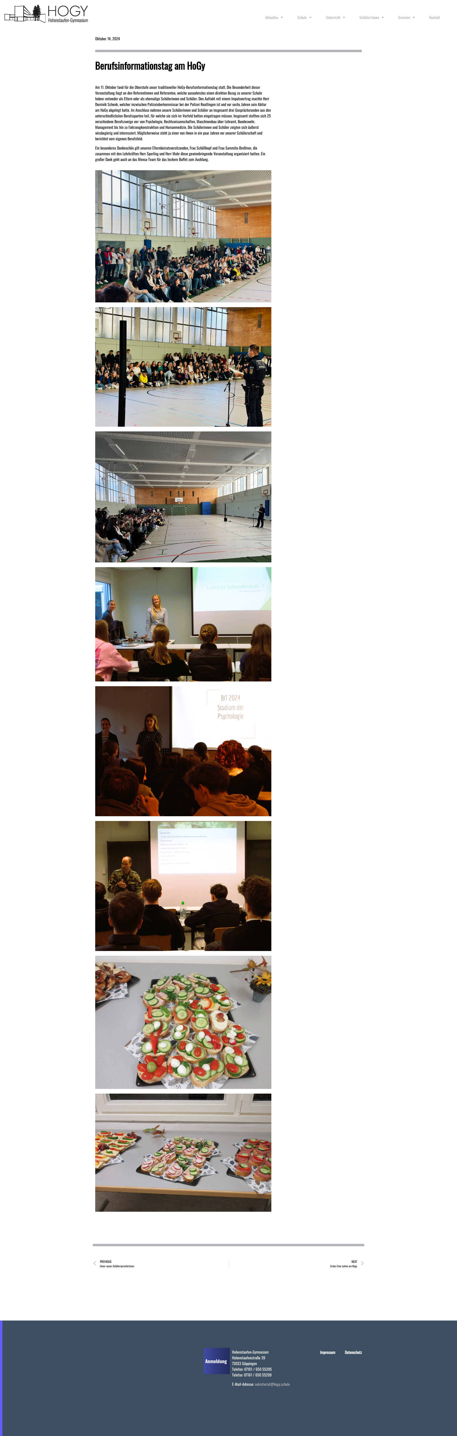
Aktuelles (271, 17)
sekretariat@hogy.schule (272, 1384)
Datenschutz (353, 1352)
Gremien (404, 17)
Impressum (327, 1352)
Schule (302, 17)
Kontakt (434, 17)
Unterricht (333, 17)
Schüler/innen (369, 17)
